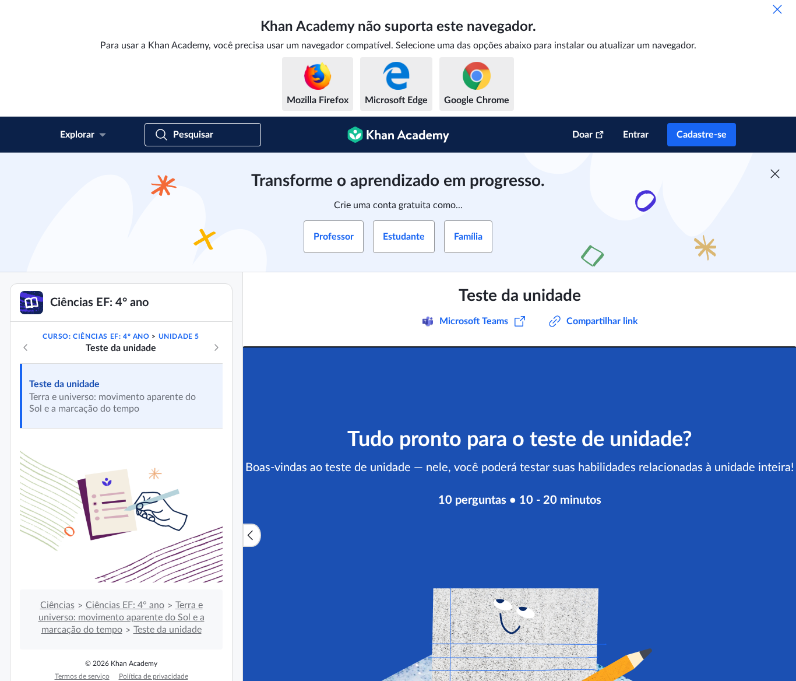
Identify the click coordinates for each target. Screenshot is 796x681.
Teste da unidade (64, 384)
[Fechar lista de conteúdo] (251, 535)
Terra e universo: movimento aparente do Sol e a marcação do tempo (121, 617)
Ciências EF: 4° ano (125, 605)
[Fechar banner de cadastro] (775, 173)
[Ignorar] (777, 9)
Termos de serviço (82, 676)
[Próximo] (216, 347)
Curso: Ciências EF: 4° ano (96, 336)
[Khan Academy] (398, 134)
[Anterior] (26, 347)
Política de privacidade (153, 676)
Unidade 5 (179, 336)
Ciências (57, 605)
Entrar (636, 134)
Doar (582, 134)
